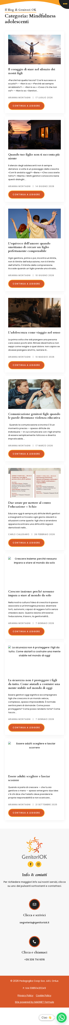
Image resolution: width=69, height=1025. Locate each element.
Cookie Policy (43, 995)
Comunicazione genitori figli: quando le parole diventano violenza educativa (34, 416)
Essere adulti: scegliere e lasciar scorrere (29, 778)
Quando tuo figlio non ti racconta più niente (34, 156)
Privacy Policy (25, 995)
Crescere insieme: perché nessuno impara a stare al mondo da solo (31, 593)
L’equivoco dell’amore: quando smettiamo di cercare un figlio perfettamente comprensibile (29, 247)
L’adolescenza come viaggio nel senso (34, 332)
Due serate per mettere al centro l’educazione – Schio (29, 505)
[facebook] (30, 864)
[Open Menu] (64, 4)
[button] (62, 1018)
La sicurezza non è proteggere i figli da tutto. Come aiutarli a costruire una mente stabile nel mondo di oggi (34, 684)
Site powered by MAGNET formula (34, 1002)
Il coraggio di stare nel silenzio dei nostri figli (31, 71)
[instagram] (38, 864)
